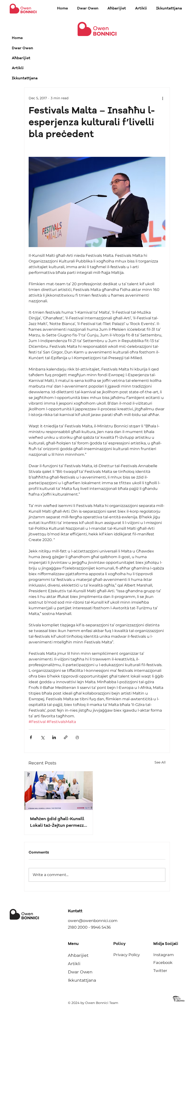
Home (17, 38)
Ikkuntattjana (25, 78)
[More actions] (162, 98)
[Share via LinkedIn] (54, 737)
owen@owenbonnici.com (93, 920)
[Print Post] (77, 737)
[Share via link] (65, 737)
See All (160, 762)
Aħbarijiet (21, 58)
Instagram (163, 954)
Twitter (160, 970)
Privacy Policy (126, 954)
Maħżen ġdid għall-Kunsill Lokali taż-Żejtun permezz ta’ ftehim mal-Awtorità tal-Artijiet (57, 823)
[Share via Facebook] (31, 737)
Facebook (162, 962)
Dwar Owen (22, 48)
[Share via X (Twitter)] (42, 737)
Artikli (18, 68)
